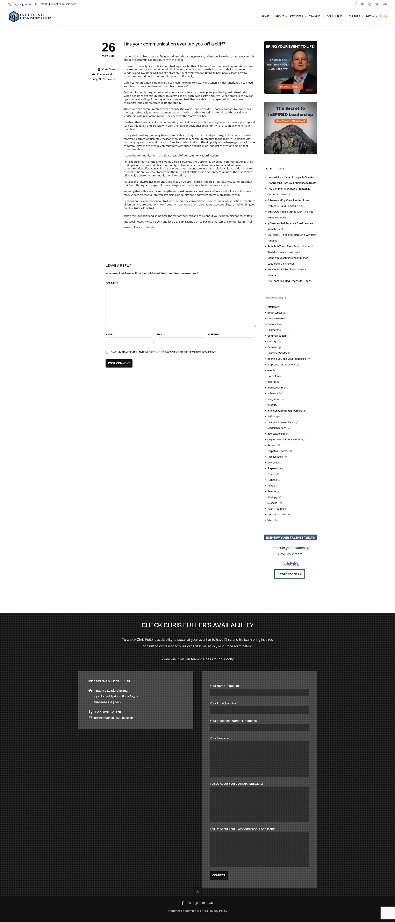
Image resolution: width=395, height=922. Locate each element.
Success (272, 503)
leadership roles (276, 428)
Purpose (272, 480)
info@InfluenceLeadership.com (58, 4)
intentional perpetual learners (284, 410)
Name (110, 334)
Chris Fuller (108, 69)
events (271, 370)
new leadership (276, 433)
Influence (272, 393)
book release (275, 318)
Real (270, 485)
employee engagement (281, 364)
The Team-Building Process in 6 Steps (289, 281)
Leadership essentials (280, 422)
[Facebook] (356, 4)
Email (161, 334)
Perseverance (275, 456)
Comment (112, 283)
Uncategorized (276, 514)
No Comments (107, 79)
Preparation (274, 468)
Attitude (272, 307)
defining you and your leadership (286, 358)
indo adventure (276, 387)
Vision (270, 520)
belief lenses (274, 312)
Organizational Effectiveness (284, 439)
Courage (272, 341)
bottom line (274, 324)
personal (272, 462)
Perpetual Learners (278, 451)
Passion (271, 445)
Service (271, 491)
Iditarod (271, 381)
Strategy (272, 497)
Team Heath (274, 508)
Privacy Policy (217, 911)
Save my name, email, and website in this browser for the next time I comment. (163, 352)
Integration (273, 399)
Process (271, 474)
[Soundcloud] (385, 4)
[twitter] (377, 4)
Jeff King (272, 416)
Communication (106, 74)
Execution (273, 376)
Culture (271, 347)
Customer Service (277, 353)
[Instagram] (369, 4)
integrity (272, 405)
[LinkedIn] (362, 4)
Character (273, 330)
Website (213, 334)
